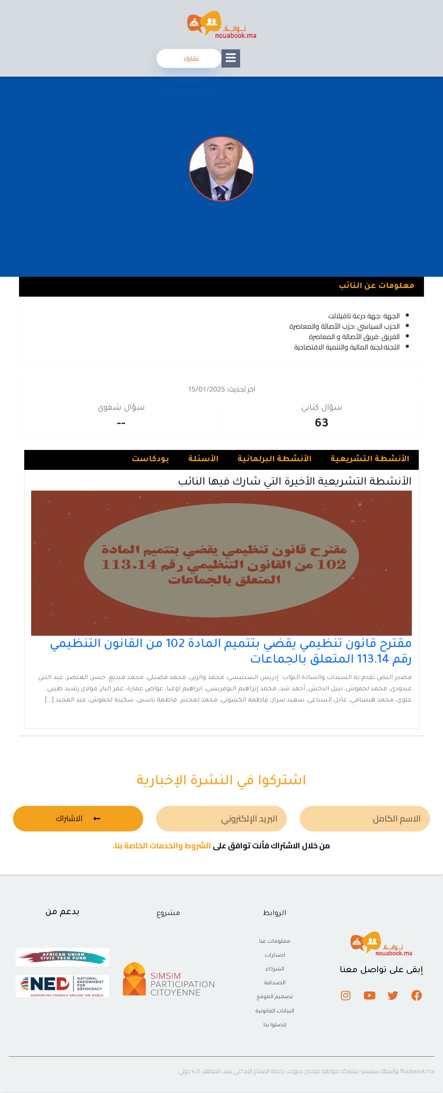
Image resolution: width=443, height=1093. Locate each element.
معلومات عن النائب (376, 286)
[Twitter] (393, 995)
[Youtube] (369, 995)
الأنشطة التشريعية (370, 460)
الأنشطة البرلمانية (274, 460)
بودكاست (150, 460)
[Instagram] (345, 995)
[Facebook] (417, 995)
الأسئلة (203, 460)
